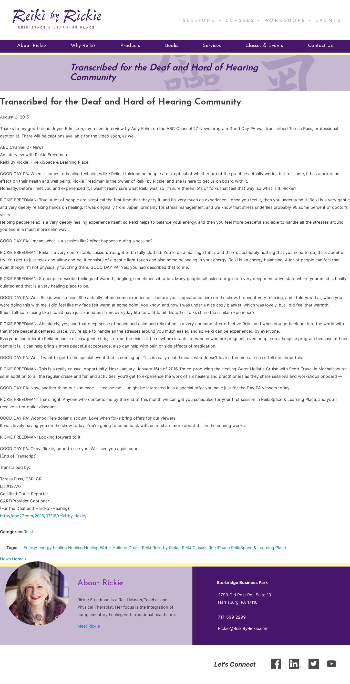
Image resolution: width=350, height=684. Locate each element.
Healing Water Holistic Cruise (112, 547)
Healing (75, 547)
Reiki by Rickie (166, 547)
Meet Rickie (88, 626)
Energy (30, 547)
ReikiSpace (219, 547)
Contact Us (320, 45)
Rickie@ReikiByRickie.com (243, 628)
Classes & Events (264, 45)
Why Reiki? (83, 45)
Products (130, 45)
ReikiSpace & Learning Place (258, 547)
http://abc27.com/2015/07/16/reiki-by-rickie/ (43, 515)
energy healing (52, 547)
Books (171, 45)
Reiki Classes (194, 547)
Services (212, 45)
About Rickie (31, 45)
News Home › (13, 558)
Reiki (28, 531)
